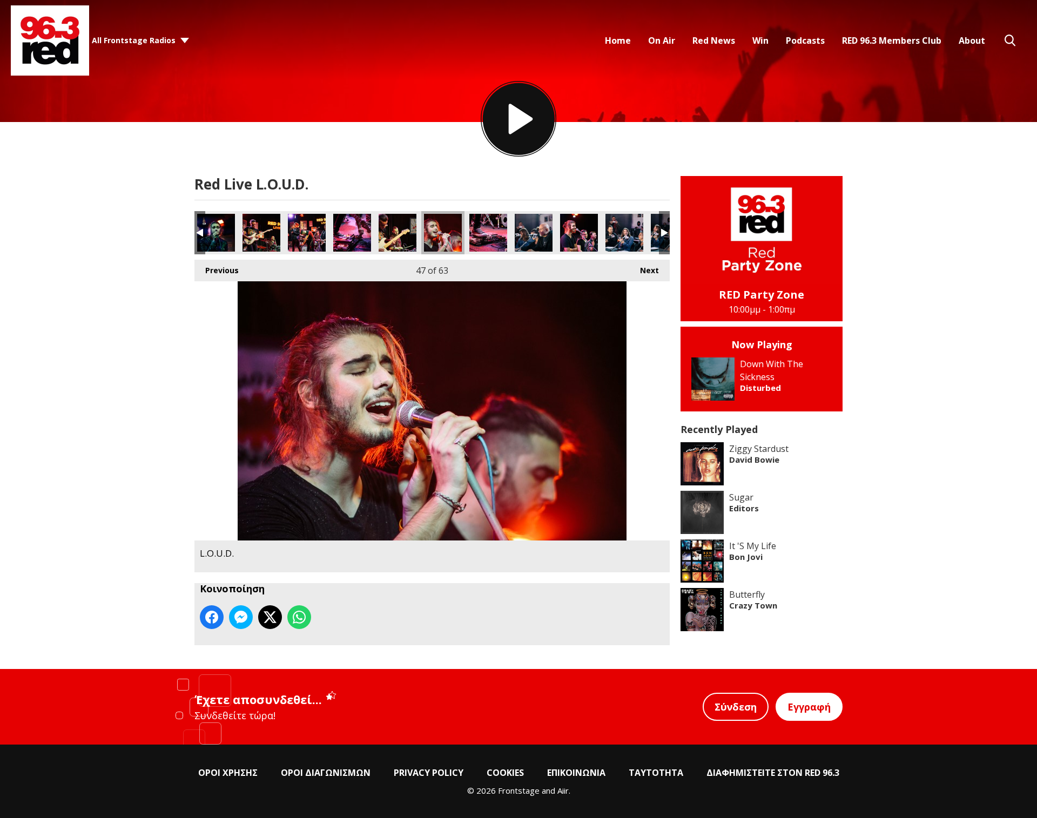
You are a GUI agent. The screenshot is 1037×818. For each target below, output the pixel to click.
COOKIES (505, 773)
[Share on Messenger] (241, 617)
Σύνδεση (736, 706)
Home (618, 40)
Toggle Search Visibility (1010, 40)
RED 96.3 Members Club (891, 40)
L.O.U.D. (216, 233)
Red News (713, 40)
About (972, 40)
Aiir (563, 790)
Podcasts (805, 40)
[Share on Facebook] (212, 617)
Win (760, 40)
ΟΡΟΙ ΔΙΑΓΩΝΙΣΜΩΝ (326, 773)
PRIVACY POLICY (428, 773)
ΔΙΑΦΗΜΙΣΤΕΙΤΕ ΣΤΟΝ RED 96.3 (772, 773)
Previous (216, 270)
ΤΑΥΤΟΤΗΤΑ (656, 773)
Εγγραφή (809, 706)
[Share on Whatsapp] (299, 617)
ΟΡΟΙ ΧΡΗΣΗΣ (228, 773)
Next (644, 270)
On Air (661, 40)
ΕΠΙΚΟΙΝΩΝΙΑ (576, 773)
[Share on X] (270, 617)
